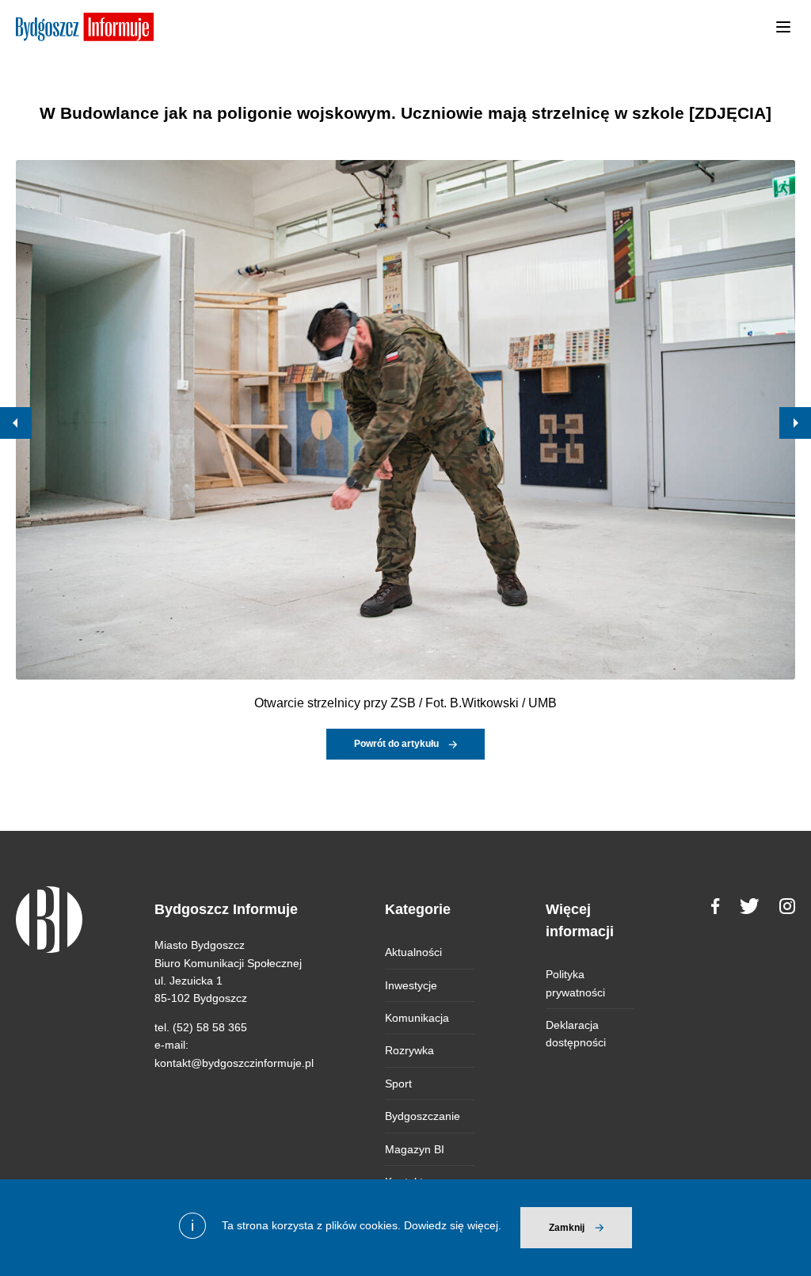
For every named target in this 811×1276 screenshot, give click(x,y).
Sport (398, 1083)
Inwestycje (411, 985)
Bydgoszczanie (422, 1116)
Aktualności (413, 952)
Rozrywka (409, 1050)
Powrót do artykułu (396, 743)
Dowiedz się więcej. (452, 1225)
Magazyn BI (414, 1149)
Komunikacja (417, 1017)
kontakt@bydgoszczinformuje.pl (234, 1063)
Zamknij (566, 1227)
